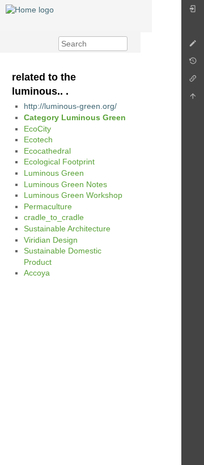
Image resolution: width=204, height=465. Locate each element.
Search (121, 44)
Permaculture (48, 206)
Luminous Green (54, 172)
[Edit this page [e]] (192, 46)
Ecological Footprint (59, 161)
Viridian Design (51, 239)
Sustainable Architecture (67, 228)
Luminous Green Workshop (73, 195)
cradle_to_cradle (54, 217)
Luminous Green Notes (65, 184)
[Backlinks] (192, 81)
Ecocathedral (47, 150)
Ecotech (38, 139)
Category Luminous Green (75, 117)
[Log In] (192, 11)
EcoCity (37, 128)
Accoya (37, 272)
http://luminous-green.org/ (70, 106)
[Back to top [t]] (192, 99)
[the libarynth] (30, 9)
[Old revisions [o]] (192, 64)
